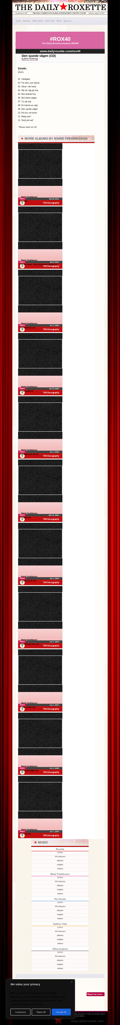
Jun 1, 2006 (54, 325)
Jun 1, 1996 (54, 578)
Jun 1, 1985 (54, 768)
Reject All (41, 1012)
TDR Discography (51, 202)
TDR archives (37, 21)
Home (18, 21)
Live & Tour (50, 21)
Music (59, 21)
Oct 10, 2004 (54, 389)
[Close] (72, 982)
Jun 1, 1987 (54, 705)
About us (67, 21)
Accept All (61, 1012)
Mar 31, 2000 (54, 515)
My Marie (26, 21)
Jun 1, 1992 (54, 642)
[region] (40, 999)
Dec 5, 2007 (54, 262)
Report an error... (95, 994)
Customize (20, 1012)
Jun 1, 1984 (54, 832)
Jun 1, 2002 (54, 452)
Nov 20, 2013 (54, 199)
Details (22, 199)
